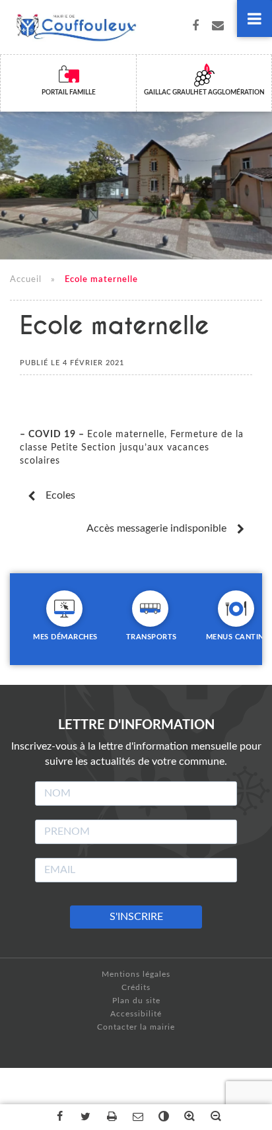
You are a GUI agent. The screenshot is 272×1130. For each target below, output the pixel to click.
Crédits (136, 987)
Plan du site (136, 1001)
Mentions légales (136, 974)
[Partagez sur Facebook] (58, 1117)
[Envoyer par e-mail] (136, 1117)
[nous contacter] (218, 27)
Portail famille (69, 92)
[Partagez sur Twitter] (84, 1117)
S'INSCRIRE (136, 916)
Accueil (26, 279)
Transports (151, 637)
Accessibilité (136, 1014)
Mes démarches (65, 637)
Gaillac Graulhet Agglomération (204, 92)
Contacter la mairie (136, 1027)
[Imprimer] (110, 1117)
